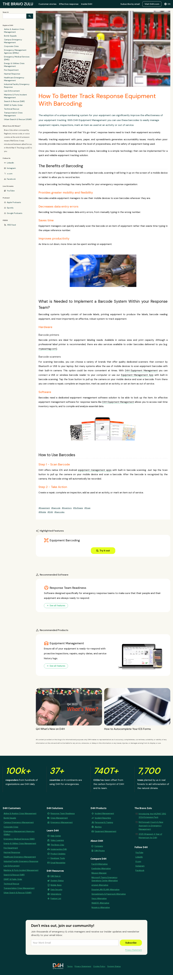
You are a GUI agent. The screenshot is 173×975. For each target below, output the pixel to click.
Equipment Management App (137, 374)
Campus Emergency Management (13, 41)
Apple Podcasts (14, 202)
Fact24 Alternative (100, 864)
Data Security (56, 889)
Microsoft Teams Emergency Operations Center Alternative (105, 879)
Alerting (98, 827)
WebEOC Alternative (100, 903)
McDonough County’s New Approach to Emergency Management (151, 826)
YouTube (11, 190)
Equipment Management (105, 831)
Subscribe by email (130, 4)
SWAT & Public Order (13, 105)
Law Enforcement (12, 91)
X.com (138, 861)
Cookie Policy (99, 966)
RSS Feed (11, 225)
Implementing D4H (59, 849)
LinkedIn (10, 163)
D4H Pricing (99, 850)
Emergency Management (62, 822)
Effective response (68, 4)
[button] (167, 4)
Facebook (11, 179)
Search (6, 12)
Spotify (10, 208)
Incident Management (104, 813)
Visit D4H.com (152, 4)
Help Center (56, 836)
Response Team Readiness (63, 813)
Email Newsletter (58, 862)
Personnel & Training (104, 822)
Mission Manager (99, 873)
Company (98, 846)
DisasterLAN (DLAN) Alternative (105, 889)
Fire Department (11, 70)
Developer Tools (58, 858)
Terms (70, 966)
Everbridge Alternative (101, 868)
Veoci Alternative (99, 898)
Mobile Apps (56, 885)
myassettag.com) (48, 348)
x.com (9, 173)
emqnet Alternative (100, 885)
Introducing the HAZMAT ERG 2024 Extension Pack (152, 815)
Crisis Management (59, 818)
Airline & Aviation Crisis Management (14, 30)
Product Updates (58, 854)
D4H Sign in (56, 876)
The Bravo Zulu (57, 845)
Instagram (11, 168)
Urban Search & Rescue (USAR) (18, 119)
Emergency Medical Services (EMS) (16, 58)
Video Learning (57, 840)
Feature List (56, 898)
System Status (57, 880)
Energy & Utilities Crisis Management (14, 64)
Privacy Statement (133, 950)
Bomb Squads (10, 36)
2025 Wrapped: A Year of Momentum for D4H (150, 836)
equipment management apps (94, 470)
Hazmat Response (12, 74)
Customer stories (47, 4)
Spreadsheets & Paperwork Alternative (109, 894)
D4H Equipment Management (141, 370)
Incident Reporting (103, 818)
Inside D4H (86, 4)
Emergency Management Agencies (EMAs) (15, 51)
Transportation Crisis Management (13, 114)
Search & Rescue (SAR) (14, 101)
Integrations (56, 894)
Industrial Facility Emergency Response (16, 85)
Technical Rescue (11, 109)
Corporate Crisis (11, 46)
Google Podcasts (14, 213)
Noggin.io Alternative (101, 907)
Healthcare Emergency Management (14, 79)
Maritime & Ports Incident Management (15, 96)
